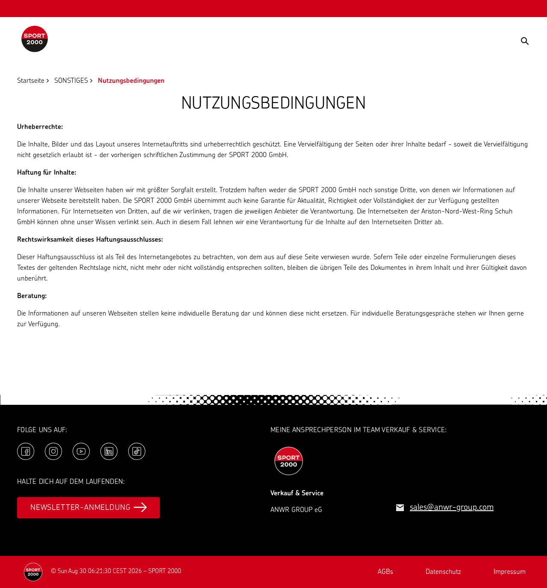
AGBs (385, 572)
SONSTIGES (71, 81)
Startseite (30, 81)
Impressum (510, 572)
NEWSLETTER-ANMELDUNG (80, 508)
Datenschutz (443, 572)
